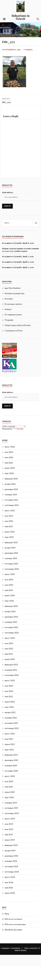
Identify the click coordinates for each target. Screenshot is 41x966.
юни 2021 (9, 739)
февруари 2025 (11, 542)
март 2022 (9, 707)
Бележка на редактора (14, 293)
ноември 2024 (11, 558)
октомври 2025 (11, 500)
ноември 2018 (11, 861)
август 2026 (10, 447)
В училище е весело (13, 304)
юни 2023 (9, 649)
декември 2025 (11, 489)
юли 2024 (9, 580)
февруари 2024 (11, 606)
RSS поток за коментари (15, 924)
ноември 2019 (11, 803)
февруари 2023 (11, 665)
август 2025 (10, 511)
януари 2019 (10, 851)
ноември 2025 (11, 495)
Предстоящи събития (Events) (18, 325)
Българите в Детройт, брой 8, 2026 (18, 243)
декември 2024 (11, 553)
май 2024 (9, 590)
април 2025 (10, 532)
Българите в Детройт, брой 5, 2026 (18, 267)
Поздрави (9, 320)
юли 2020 (9, 781)
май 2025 (9, 526)
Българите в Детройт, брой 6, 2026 (18, 262)
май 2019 (9, 835)
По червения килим (13, 315)
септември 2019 (12, 813)
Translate (20, 429)
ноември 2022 (11, 670)
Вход (7, 914)
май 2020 (9, 787)
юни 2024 (9, 585)
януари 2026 (10, 484)
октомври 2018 (11, 866)
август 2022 (10, 681)
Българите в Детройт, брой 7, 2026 (18, 256)
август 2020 (10, 776)
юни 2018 (9, 882)
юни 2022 (9, 691)
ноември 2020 (11, 766)
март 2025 (9, 537)
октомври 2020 (11, 771)
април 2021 (10, 744)
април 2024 (10, 595)
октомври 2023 (11, 627)
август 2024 (10, 574)
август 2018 (10, 877)
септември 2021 (12, 728)
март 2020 (9, 797)
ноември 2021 (11, 718)
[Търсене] (35, 19)
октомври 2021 (11, 723)
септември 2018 (12, 872)
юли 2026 (9, 452)
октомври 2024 (11, 564)
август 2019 (10, 819)
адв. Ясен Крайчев (12, 288)
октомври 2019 (11, 808)
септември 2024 (12, 569)
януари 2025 (10, 548)
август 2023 (10, 638)
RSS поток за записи (13, 919)
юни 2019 (9, 829)
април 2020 (10, 792)
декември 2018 (11, 856)
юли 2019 (9, 824)
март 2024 (9, 601)
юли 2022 (9, 686)
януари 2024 (10, 612)
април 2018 (10, 893)
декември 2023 (11, 617)
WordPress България (13, 930)
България (9, 299)
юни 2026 (9, 457)
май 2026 (9, 463)
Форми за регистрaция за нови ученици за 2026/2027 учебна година (20, 249)
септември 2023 (12, 633)
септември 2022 (12, 675)
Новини (8, 309)
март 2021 (9, 750)
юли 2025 (9, 516)
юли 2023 (9, 643)
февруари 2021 (11, 755)
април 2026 (10, 468)
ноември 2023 (11, 622)
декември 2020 (11, 760)
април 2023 (10, 659)
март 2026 (9, 473)
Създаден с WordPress (10, 948)
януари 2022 (10, 712)
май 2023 (9, 654)
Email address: (7, 192)
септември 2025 (12, 505)
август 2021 (10, 734)
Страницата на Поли (13, 331)
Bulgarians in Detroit (21, 17)
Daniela (29, 49)
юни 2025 (9, 521)
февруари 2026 (11, 479)
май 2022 (9, 697)
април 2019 (10, 840)
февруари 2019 (11, 845)
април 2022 (10, 702)
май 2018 (9, 888)
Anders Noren (20, 950)
